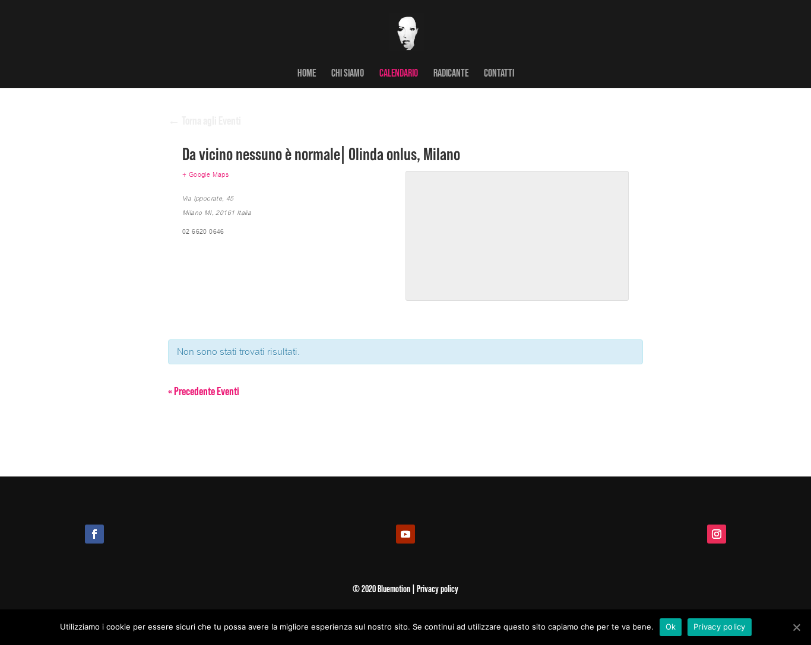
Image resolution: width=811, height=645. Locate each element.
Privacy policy (719, 626)
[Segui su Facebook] (94, 534)
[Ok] (796, 627)
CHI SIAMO (347, 73)
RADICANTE (450, 73)
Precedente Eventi (203, 390)
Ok (671, 626)
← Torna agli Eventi (204, 120)
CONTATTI (499, 73)
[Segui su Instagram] (716, 534)
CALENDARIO (398, 73)
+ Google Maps (205, 175)
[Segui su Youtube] (405, 534)
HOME (306, 73)
